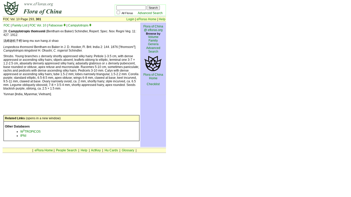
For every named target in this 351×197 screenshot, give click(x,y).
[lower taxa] (64, 25)
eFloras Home (146, 19)
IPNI (23, 135)
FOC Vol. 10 (38, 25)
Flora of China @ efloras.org (153, 28)
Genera (153, 44)
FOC (7, 25)
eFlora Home (44, 150)
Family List (19, 25)
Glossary (128, 150)
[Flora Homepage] (51, 15)
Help (162, 19)
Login (130, 19)
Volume (153, 37)
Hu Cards (111, 150)
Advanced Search (150, 13)
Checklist (153, 84)
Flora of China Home (153, 76)
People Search (66, 150)
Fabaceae (56, 25)
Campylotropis (78, 25)
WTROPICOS (30, 131)
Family (153, 40)
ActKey (96, 150)
